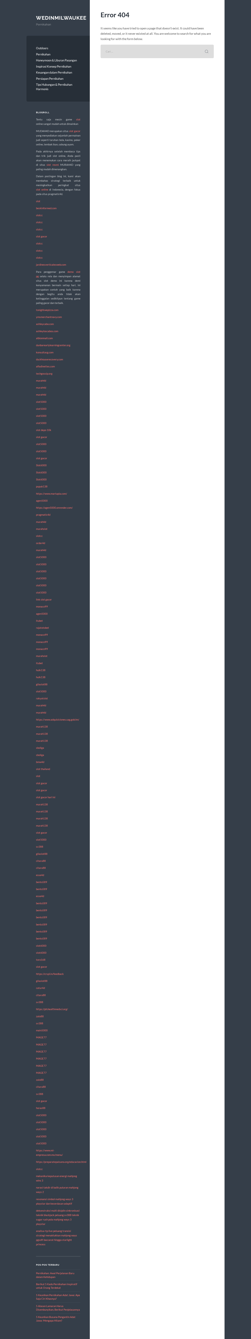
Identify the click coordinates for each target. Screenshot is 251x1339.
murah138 (42, 726)
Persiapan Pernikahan (49, 78)
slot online (42, 189)
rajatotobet (42, 627)
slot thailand (43, 768)
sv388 (39, 846)
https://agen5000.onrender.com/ (54, 507)
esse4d (40, 875)
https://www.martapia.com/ (51, 493)
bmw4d (40, 761)
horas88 (40, 1107)
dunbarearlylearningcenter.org (53, 345)
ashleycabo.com (45, 323)
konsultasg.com (44, 352)
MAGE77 (41, 1037)
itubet (39, 620)
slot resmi (53, 164)
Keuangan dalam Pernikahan (54, 72)
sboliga (40, 747)
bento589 (41, 882)
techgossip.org (44, 373)
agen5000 (42, 500)
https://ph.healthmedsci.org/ (52, 1009)
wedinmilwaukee (61, 18)
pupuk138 (41, 486)
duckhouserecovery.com (49, 359)
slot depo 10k (43, 430)
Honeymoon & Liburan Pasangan (56, 60)
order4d (40, 543)
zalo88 (40, 1016)
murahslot (41, 528)
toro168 (40, 959)
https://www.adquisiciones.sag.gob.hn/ (57, 719)
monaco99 (42, 606)
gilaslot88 (41, 684)
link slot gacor (44, 599)
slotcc (39, 215)
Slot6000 (41, 465)
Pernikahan (43, 54)
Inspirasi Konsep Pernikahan (53, 66)
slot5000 (41, 401)
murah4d (41, 380)
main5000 (42, 1030)
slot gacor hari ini (45, 797)
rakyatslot (42, 698)
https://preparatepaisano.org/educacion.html (61, 1161)
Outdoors (42, 48)
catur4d (40, 987)
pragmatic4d (43, 514)
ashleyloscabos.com (47, 331)
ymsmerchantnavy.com (49, 316)
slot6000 (41, 945)
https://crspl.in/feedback (50, 973)
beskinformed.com (46, 208)
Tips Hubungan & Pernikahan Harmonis (54, 87)
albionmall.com (44, 338)
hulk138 (40, 670)
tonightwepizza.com (47, 309)
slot (78, 119)
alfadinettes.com (45, 366)
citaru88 (41, 860)
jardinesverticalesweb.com (51, 264)
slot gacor (74, 131)
